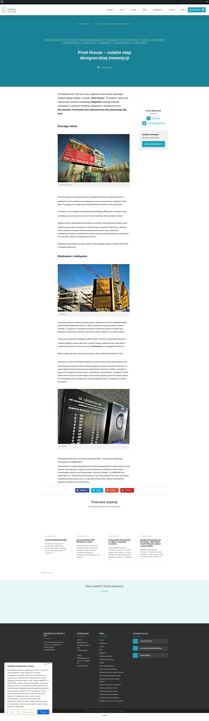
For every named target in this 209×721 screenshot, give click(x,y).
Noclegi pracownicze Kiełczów (108, 694)
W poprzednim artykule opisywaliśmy (109, 479)
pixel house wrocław (158, 40)
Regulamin (102, 653)
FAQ (183, 10)
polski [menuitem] (105, 715)
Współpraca (157, 10)
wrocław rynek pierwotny (122, 43)
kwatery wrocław (72, 40)
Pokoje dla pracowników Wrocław (110, 675)
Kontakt (172, 10)
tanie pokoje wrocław (89, 43)
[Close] (48, 664)
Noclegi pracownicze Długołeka (109, 698)
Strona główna (83, 24)
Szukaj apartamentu (154, 144)
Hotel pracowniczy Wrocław (108, 669)
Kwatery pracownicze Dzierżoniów (110, 684)
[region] (28, 690)
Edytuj (12, 712)
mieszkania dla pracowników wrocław (91, 40)
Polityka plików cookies (106, 659)
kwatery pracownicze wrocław (54, 40)
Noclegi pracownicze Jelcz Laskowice (111, 701)
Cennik (133, 10)
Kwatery (110, 10)
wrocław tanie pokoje (139, 43)
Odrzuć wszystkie (27, 712)
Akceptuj (43, 712)
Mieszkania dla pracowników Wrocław (111, 672)
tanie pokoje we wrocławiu (71, 43)
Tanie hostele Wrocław (106, 666)
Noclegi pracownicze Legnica (108, 691)
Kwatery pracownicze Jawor (108, 688)
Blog (144, 10)
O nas (122, 10)
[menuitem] (104, 715)
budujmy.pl (121, 711)
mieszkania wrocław (113, 40)
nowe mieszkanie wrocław (130, 40)
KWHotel (104, 711)
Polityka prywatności (105, 656)
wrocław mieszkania (105, 43)
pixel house (145, 40)
